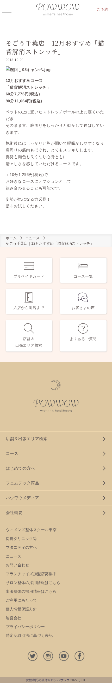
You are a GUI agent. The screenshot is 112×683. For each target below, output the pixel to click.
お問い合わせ (17, 565)
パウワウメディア (22, 498)
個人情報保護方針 (21, 609)
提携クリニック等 (21, 538)
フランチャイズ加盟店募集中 (31, 574)
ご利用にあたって (21, 600)
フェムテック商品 (22, 483)
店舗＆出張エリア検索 (26, 438)
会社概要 (14, 512)
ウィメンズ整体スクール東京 (31, 529)
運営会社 (13, 618)
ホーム (11, 238)
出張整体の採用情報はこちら (31, 591)
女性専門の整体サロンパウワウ (48, 680)
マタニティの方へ (21, 547)
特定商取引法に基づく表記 (29, 635)
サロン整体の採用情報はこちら (33, 582)
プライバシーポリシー (25, 626)
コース (12, 453)
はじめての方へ (20, 468)
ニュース (32, 238)
